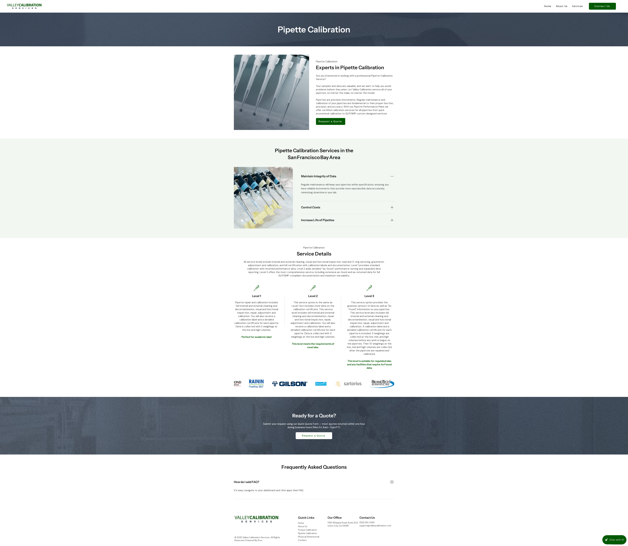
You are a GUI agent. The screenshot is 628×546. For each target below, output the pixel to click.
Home (301, 523)
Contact (302, 540)
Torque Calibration (307, 529)
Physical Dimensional (308, 536)
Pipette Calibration (307, 533)
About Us (302, 526)
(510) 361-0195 (367, 522)
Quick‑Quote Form (308, 424)
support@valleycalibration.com (375, 525)
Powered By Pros (253, 540)
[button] (577, 6)
